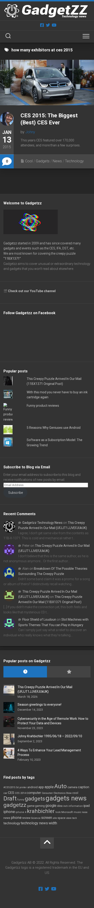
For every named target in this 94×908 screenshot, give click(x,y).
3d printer (21, 787)
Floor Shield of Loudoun (39, 619)
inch (65, 806)
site (55, 818)
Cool (29, 161)
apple (49, 787)
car (5, 793)
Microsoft (67, 812)
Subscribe (15, 492)
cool (75, 793)
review (26, 818)
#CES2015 (9, 787)
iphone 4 (21, 812)
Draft (10, 798)
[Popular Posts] (69, 672)
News (57, 161)
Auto (60, 786)
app (41, 787)
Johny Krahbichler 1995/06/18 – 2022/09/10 (50, 736)
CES (11, 793)
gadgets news (66, 798)
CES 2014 (20, 793)
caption (83, 787)
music (77, 812)
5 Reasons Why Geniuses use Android (54, 427)
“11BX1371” (12, 258)
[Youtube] (54, 25)
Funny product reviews (43, 405)
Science (35, 818)
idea (60, 806)
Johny (30, 132)
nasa (84, 812)
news (6, 818)
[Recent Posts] (25, 672)
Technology (74, 161)
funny (20, 799)
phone (16, 817)
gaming (40, 806)
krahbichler (41, 811)
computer (33, 793)
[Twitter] (48, 25)
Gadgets (43, 161)
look (58, 812)
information (75, 806)
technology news (34, 823)
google (50, 805)
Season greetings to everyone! (39, 704)
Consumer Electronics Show (57, 793)
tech (74, 818)
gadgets (35, 798)
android (32, 787)
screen (46, 817)
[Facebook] (42, 25)
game (30, 806)
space (61, 818)
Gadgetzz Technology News (42, 522)
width (53, 823)
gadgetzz (14, 805)
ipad (87, 806)
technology (11, 823)
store (69, 818)
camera (72, 787)
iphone (9, 811)
